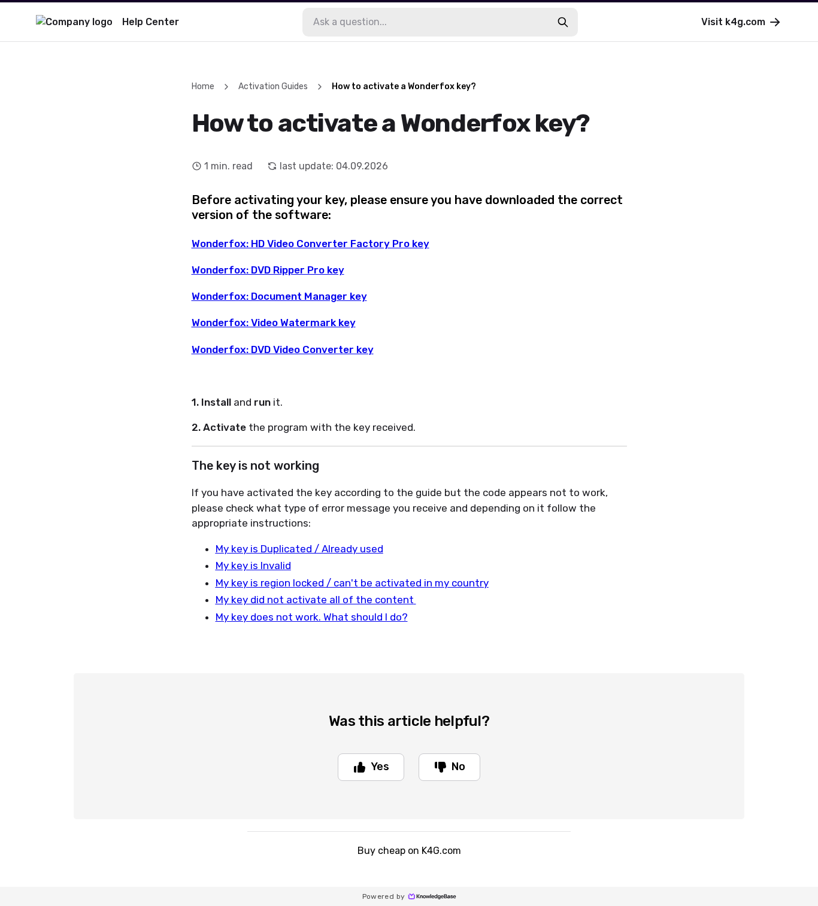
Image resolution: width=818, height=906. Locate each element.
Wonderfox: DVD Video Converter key (283, 349)
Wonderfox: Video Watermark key (274, 323)
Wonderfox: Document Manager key (279, 296)
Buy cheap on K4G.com (409, 850)
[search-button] (563, 22)
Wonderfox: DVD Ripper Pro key (268, 270)
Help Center (150, 22)
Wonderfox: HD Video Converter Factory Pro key (310, 244)
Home (203, 86)
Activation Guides (273, 86)
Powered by (383, 896)
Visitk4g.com (733, 22)
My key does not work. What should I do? (312, 617)
